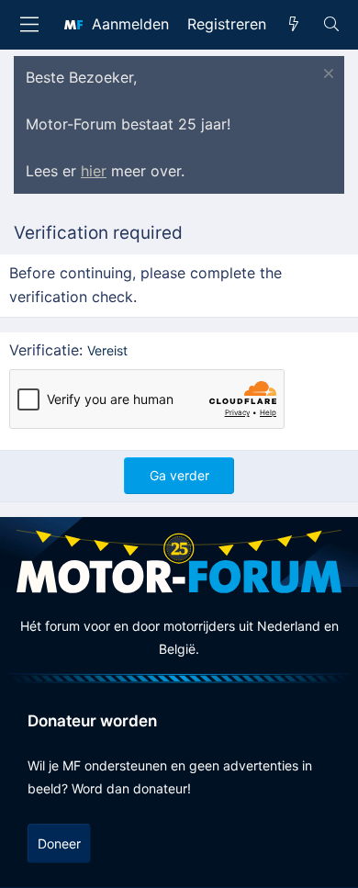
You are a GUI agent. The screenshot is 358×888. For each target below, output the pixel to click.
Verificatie (44, 350)
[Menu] (29, 24)
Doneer (59, 843)
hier (93, 171)
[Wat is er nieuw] (294, 25)
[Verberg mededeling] (326, 75)
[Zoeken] (331, 25)
